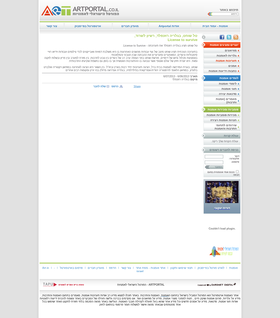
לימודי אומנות (228, 83)
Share (137, 86)
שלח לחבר (99, 86)
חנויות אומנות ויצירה (223, 120)
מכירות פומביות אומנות (222, 115)
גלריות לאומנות (227, 55)
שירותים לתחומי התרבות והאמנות (226, 127)
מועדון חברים (130, 26)
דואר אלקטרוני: (234, 157)
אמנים (232, 65)
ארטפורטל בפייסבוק (88, 26)
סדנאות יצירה (228, 93)
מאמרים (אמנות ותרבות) (226, 100)
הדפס (115, 86)
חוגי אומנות (229, 88)
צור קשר (51, 26)
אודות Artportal (169, 26)
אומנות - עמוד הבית (215, 26)
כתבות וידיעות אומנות (223, 71)
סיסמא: (235, 162)
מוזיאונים (231, 50)
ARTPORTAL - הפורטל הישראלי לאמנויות (140, 284)
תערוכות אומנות (226, 60)
